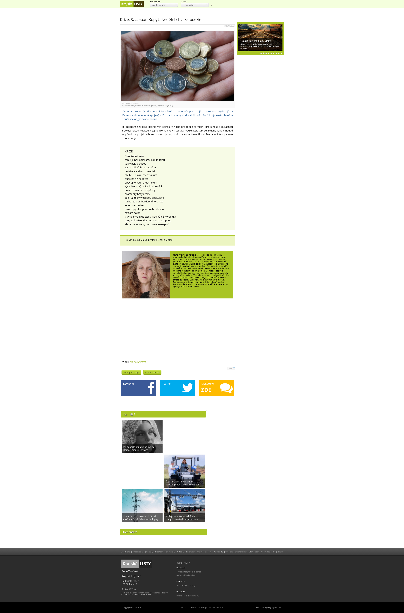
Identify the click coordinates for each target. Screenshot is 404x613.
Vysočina (229, 552)
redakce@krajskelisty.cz (187, 575)
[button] (164, 5)
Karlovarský (170, 552)
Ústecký (180, 552)
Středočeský (138, 552)
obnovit (212, 5)
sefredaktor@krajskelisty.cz (188, 571)
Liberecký (190, 552)
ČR (122, 552)
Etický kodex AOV (216, 607)
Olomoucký (254, 552)
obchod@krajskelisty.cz (186, 585)
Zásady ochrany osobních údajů (194, 607)
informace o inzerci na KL (187, 595)
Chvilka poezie (152, 372)
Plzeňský (159, 552)
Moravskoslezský (268, 552)
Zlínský (280, 552)
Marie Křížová (138, 362)
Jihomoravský (241, 552)
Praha (127, 552)
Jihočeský (149, 552)
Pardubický (218, 552)
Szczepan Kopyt (131, 372)
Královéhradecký (204, 552)
